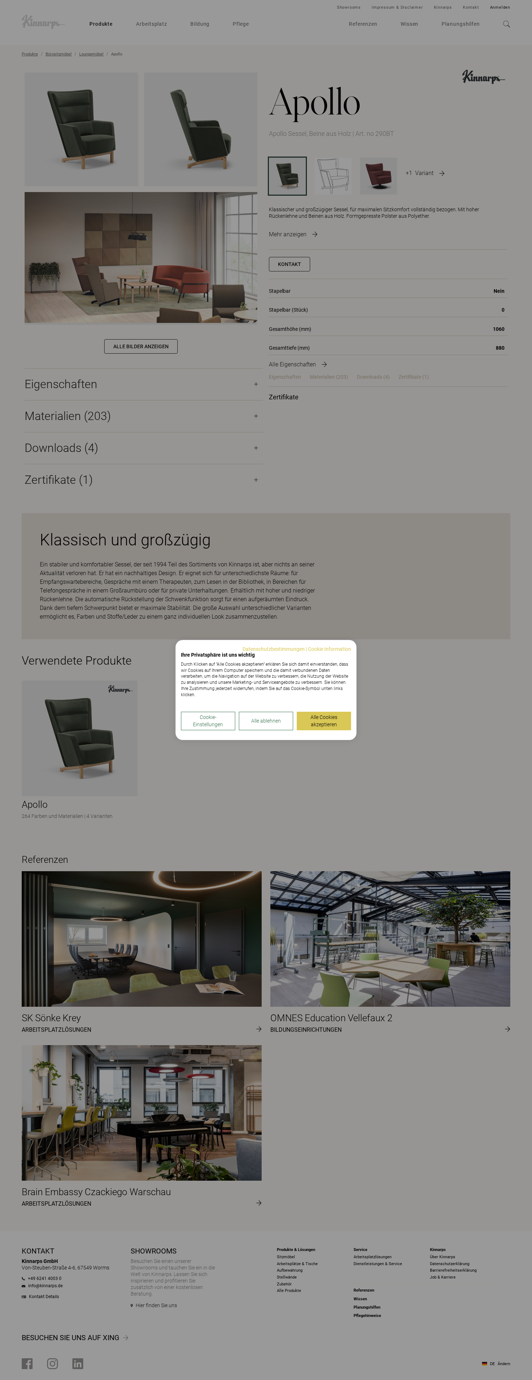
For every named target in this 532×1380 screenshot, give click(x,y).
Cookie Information (329, 649)
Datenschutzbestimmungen (273, 649)
